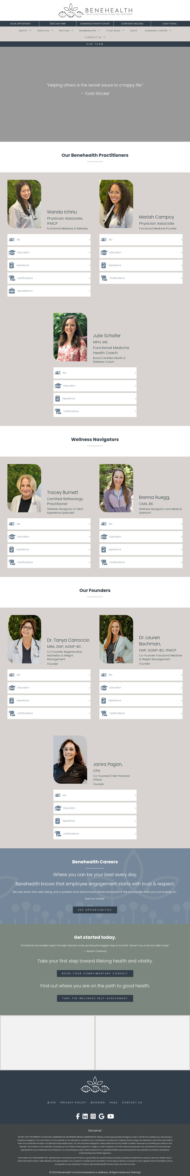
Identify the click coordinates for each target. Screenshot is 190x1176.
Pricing (64, 30)
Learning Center (156, 30)
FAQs (114, 1102)
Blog (52, 1102)
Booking (98, 1102)
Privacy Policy (73, 1102)
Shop (133, 30)
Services (43, 30)
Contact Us (93, 37)
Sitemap (136, 1172)
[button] (30, 30)
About (23, 30)
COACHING (113, 30)
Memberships (88, 30)
